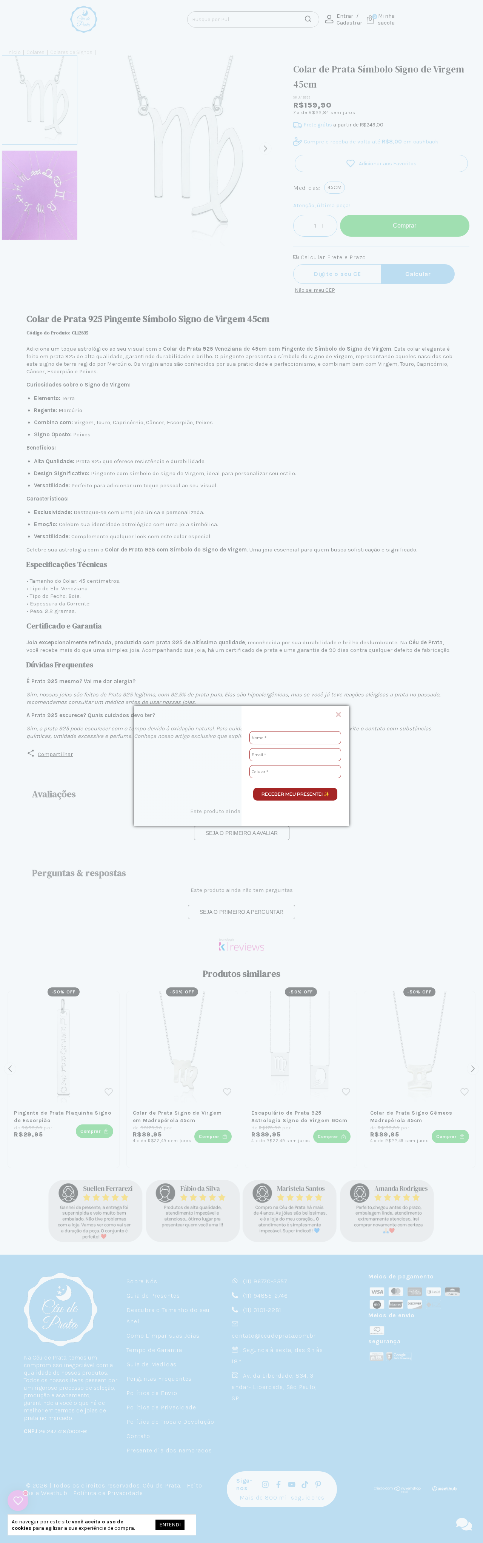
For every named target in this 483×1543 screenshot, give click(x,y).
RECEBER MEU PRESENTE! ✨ (295, 794)
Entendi (170, 1524)
